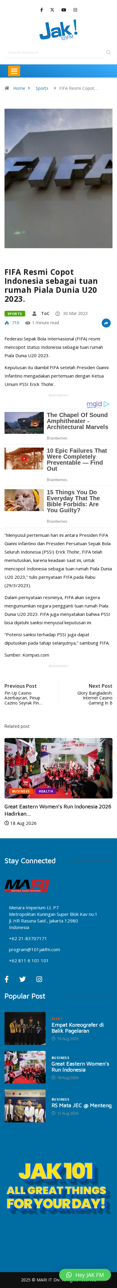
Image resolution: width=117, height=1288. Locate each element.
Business (21, 791)
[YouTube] (64, 10)
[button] (85, 1275)
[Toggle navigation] (14, 71)
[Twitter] (52, 10)
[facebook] (41, 10)
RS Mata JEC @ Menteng (82, 1105)
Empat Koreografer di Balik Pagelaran (78, 1028)
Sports (42, 88)
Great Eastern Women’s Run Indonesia (80, 1066)
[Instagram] (75, 10)
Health (46, 791)
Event (57, 1018)
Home (19, 88)
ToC (45, 313)
